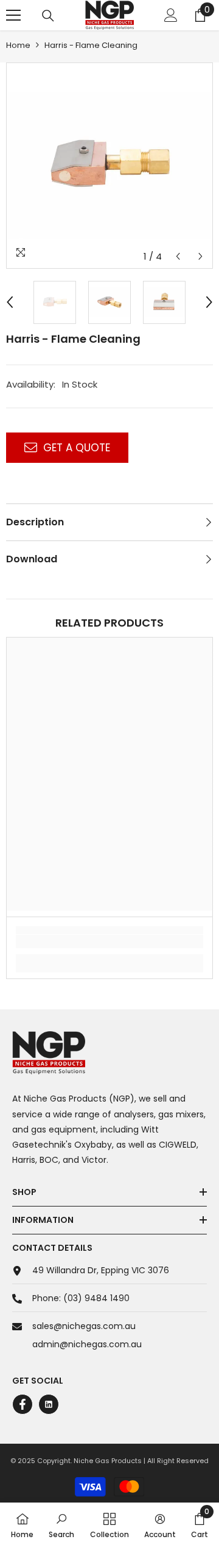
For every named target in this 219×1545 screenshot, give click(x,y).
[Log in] (171, 15)
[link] (109, 941)
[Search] (48, 15)
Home (18, 45)
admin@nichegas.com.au (87, 1344)
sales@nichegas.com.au (84, 1326)
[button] (178, 256)
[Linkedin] (48, 1404)
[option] (109, 165)
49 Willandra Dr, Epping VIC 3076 (100, 1270)
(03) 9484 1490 (96, 1298)
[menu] (13, 15)
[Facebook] (22, 1404)
